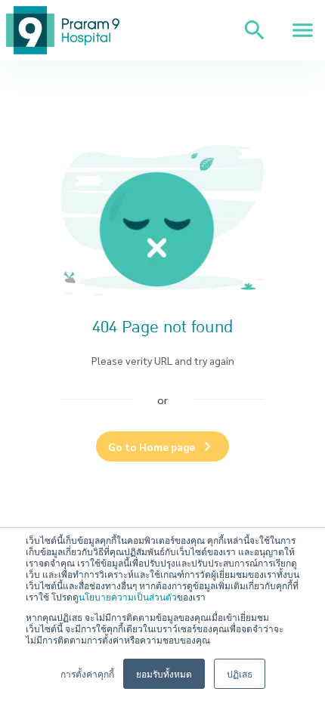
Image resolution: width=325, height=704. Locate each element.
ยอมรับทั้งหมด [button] (164, 673)
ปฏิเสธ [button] (239, 673)
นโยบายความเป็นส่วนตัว (128, 596)
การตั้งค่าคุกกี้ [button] (87, 673)
